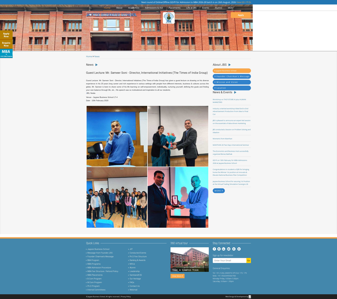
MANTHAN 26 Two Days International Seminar (231, 145)
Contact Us (135, 286)
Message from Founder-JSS (100, 253)
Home (107, 7)
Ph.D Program (93, 286)
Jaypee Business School (98, 249)
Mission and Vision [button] (227, 82)
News (97, 56)
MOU (230, 7)
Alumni (132, 267)
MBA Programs (94, 264)
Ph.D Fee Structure (138, 256)
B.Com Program (94, 279)
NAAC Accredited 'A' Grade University (110, 15)
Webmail (133, 290)
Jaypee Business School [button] (225, 70)
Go (248, 260)
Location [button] (221, 88)
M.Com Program (94, 282)
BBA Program (93, 260)
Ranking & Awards (137, 260)
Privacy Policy (126, 296)
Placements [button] (174, 7)
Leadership (135, 271)
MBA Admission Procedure (99, 267)
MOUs (132, 264)
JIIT (131, 249)
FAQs (132, 282)
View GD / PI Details (227, 2)
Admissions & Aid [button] (154, 7)
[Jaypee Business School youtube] (228, 249)
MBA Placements (95, 275)
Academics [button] (133, 7)
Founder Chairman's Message (100, 256)
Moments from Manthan (222, 138)
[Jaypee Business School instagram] (219, 249)
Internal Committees (96, 290)
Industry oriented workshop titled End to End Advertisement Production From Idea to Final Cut (230, 111)
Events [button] (205, 7)
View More (177, 276)
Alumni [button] (218, 7)
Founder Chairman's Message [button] (233, 76)
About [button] (119, 7)
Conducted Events (138, 253)
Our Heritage (135, 279)
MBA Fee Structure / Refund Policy (102, 271)
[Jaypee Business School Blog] (233, 249)
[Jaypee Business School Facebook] (214, 249)
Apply (241, 15)
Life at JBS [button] (191, 7)
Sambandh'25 (136, 275)
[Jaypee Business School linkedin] (223, 249)
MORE (218, 190)
